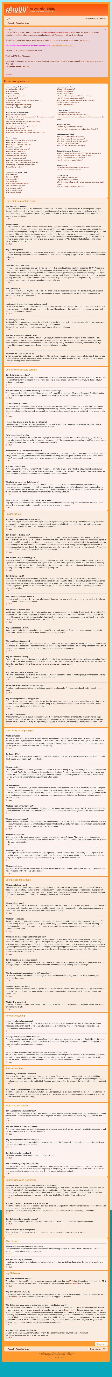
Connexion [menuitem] (102, 19)
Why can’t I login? (12, 98)
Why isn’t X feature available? (67, 180)
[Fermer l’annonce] (105, 29)
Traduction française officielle (50, 1354)
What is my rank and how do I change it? (20, 130)
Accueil (11, 23)
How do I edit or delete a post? (16, 142)
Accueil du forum (22, 23)
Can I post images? (12, 181)
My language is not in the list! (16, 123)
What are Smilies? (12, 179)
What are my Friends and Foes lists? (70, 127)
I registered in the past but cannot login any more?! (23, 100)
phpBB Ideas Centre (14, 1297)
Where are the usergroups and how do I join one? (74, 96)
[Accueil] (17, 9)
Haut (10, 219)
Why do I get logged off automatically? (19, 105)
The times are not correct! (15, 119)
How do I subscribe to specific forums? (71, 158)
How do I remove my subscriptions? (70, 160)
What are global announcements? (17, 183)
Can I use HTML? (12, 177)
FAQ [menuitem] (9, 19)
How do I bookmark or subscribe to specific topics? (75, 155)
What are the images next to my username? (21, 126)
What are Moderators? (65, 91)
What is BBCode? (12, 174)
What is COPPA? (12, 91)
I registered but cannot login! (16, 96)
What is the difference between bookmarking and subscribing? (79, 153)
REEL (52, 1358)
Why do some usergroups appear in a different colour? (76, 100)
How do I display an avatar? (15, 128)
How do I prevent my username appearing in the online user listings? (30, 117)
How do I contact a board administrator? (71, 186)
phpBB (47, 442)
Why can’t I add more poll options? (18, 149)
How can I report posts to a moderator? (19, 160)
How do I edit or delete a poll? (16, 151)
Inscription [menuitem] (91, 19)
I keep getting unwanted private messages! (72, 114)
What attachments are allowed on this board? (73, 167)
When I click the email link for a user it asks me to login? (25, 132)
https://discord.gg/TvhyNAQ (62, 46)
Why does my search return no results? (71, 139)
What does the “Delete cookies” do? (18, 107)
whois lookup (68, 1310)
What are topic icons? (13, 192)
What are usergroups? (65, 93)
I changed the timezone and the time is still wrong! (23, 121)
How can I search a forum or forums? (70, 136)
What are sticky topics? (14, 188)
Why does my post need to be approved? (20, 165)
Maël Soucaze (67, 1354)
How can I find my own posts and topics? (71, 145)
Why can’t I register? (13, 93)
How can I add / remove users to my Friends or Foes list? (77, 129)
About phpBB (73, 1283)
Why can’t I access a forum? (16, 153)
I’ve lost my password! (13, 102)
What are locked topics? (14, 190)
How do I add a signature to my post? (19, 144)
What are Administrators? (66, 89)
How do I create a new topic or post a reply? (21, 140)
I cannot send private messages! (68, 112)
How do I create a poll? (14, 147)
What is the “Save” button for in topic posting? (22, 162)
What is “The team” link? (65, 105)
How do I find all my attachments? (69, 170)
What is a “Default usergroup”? (68, 102)
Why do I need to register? (15, 89)
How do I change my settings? (16, 114)
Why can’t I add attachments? (16, 156)
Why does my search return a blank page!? (72, 141)
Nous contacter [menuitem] (95, 1349)
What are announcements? (15, 186)
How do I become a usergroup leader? (70, 98)
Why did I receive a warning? (16, 158)
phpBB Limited (71, 1281)
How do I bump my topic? (14, 167)
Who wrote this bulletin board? (67, 177)
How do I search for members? (68, 143)
